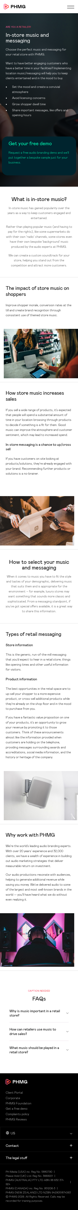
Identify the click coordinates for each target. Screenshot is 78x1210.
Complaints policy (17, 1114)
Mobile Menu (70, 7)
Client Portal (14, 1092)
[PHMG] (14, 6)
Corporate (13, 1098)
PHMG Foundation (18, 1103)
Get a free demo (16, 1108)
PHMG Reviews (16, 1119)
